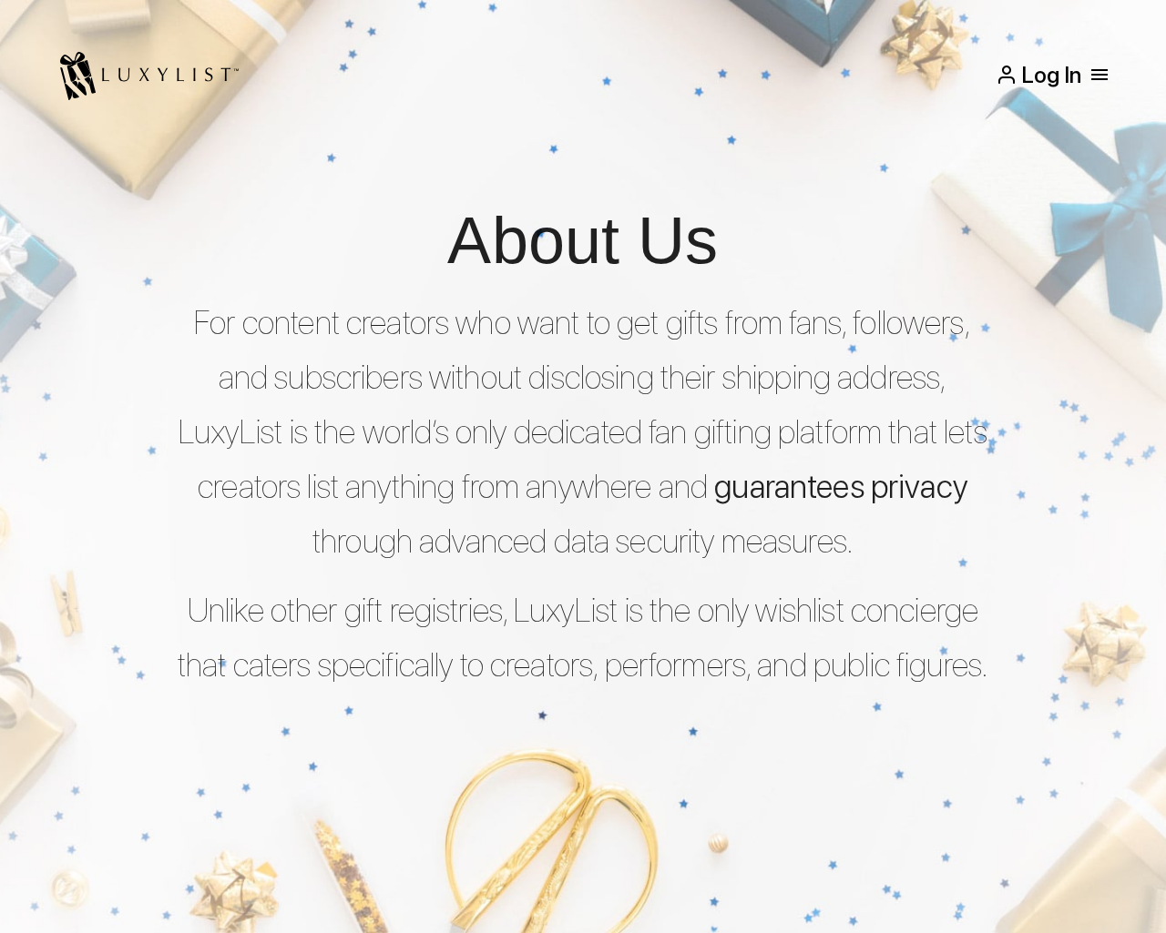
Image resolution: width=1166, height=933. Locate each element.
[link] (148, 74)
